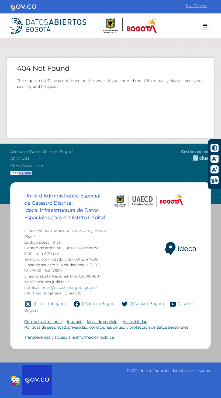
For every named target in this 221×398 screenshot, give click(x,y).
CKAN (196, 158)
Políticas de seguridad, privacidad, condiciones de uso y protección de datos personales (106, 327)
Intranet (74, 321)
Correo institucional (43, 321)
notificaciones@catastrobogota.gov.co (60, 287)
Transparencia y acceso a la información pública (69, 337)
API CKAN (19, 158)
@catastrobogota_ (50, 303)
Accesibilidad (135, 321)
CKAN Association (27, 165)
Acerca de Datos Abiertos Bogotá (42, 151)
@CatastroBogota (98, 303)
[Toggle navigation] (205, 26)
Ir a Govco (196, 5)
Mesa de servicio (102, 321)
